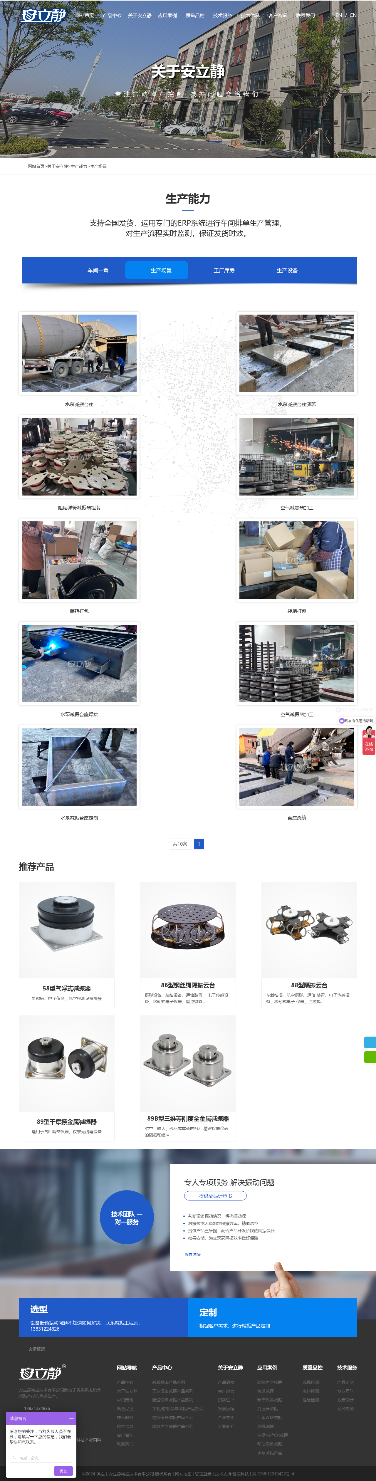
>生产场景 (97, 166)
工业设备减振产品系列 (172, 1391)
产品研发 (226, 1382)
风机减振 (265, 1426)
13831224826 (37, 1408)
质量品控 (195, 15)
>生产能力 (77, 166)
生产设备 (287, 270)
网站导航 (127, 1367)
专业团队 (345, 1391)
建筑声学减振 (269, 1382)
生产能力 (226, 1391)
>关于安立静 (56, 166)
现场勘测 (345, 1408)
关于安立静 (140, 15)
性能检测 (311, 1400)
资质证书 (226, 1400)
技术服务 (222, 15)
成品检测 (311, 1382)
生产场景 (161, 270)
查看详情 (192, 1254)
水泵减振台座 (269, 1452)
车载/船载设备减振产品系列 (177, 1408)
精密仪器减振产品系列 (172, 1417)
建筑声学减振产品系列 (172, 1426)
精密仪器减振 (269, 1400)
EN (338, 15)
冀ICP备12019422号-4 (273, 1474)
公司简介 (226, 1426)
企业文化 (226, 1417)
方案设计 (345, 1400)
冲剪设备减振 (269, 1417)
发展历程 (226, 1408)
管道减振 (265, 1391)
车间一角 (98, 270)
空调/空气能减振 (272, 1435)
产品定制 (345, 1382)
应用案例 (167, 15)
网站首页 (84, 15)
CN (353, 15)
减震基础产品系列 (168, 1382)
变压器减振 (267, 1408)
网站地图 (183, 1474)
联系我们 (305, 15)
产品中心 (112, 15)
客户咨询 (277, 15)
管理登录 (203, 1474)
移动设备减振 (269, 1444)
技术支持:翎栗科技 (232, 1474)
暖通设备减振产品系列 (172, 1400)
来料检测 (311, 1391)
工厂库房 (224, 270)
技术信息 (250, 15)
